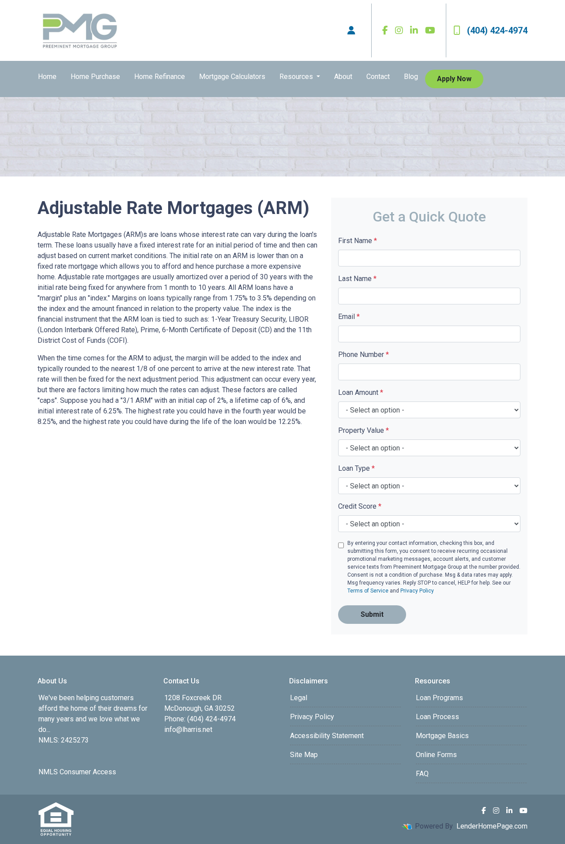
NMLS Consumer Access (77, 772)
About (343, 76)
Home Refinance (159, 76)
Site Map (304, 754)
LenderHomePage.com (491, 826)
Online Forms (436, 754)
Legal (298, 698)
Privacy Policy (417, 591)
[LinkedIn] (414, 30)
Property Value (363, 430)
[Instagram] (399, 30)
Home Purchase (95, 76)
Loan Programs (439, 698)
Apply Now (454, 79)
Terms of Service (367, 591)
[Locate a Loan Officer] (351, 30)
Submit (372, 614)
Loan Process (437, 717)
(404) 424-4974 (497, 30)
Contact (378, 76)
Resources (297, 76)
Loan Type (356, 468)
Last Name (357, 278)
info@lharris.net (188, 729)
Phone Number (363, 354)
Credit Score (359, 506)
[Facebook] (385, 30)
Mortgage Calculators (232, 76)
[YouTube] (430, 30)
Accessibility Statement (327, 735)
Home (47, 76)
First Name (357, 240)
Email (349, 316)
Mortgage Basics (442, 735)
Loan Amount (360, 392)
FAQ (422, 773)
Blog (411, 76)
